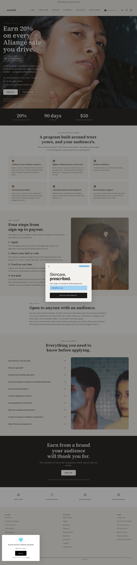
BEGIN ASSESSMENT (68, 295)
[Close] (48, 266)
